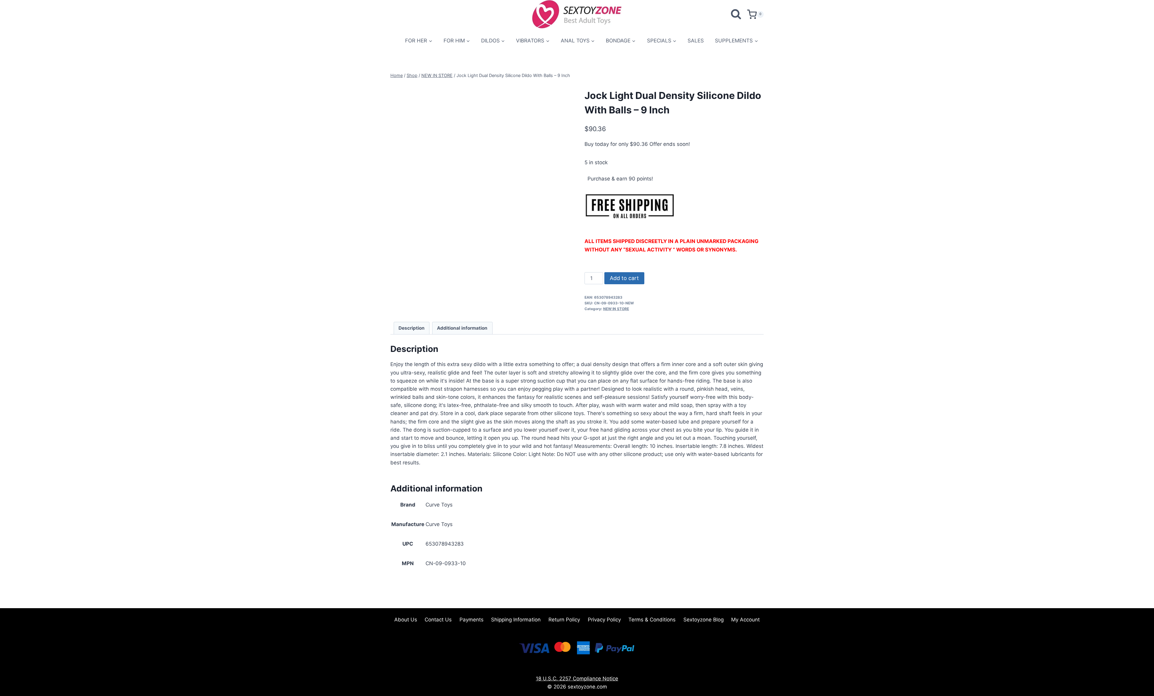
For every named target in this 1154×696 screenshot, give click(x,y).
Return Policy (564, 620)
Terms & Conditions (652, 620)
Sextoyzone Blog (703, 620)
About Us (405, 620)
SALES (696, 41)
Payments (471, 620)
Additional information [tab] (462, 328)
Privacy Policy (604, 620)
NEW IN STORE (616, 308)
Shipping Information (516, 620)
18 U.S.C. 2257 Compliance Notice (577, 679)
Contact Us (438, 620)
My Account (745, 620)
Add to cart (624, 278)
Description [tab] (411, 328)
